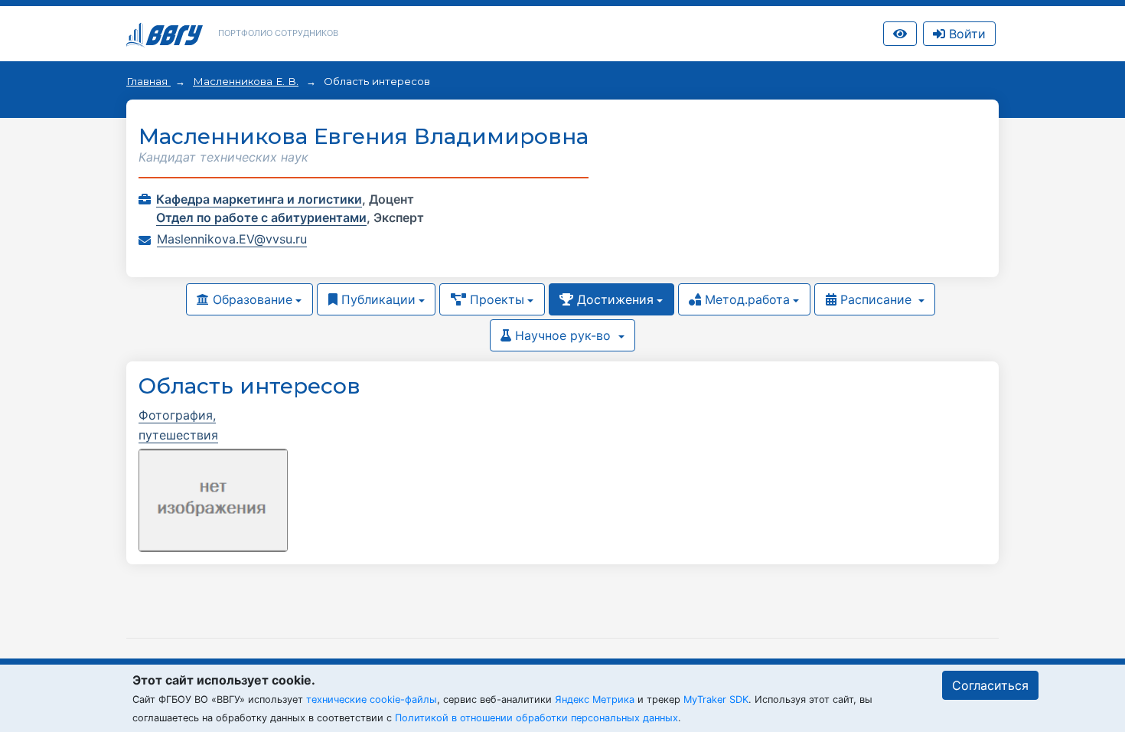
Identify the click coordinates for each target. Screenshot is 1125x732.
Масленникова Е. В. (245, 81)
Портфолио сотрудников (278, 33)
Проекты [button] (495, 299)
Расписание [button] (875, 299)
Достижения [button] (613, 299)
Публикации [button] (377, 299)
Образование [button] (250, 299)
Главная (148, 81)
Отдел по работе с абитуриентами (261, 217)
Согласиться (990, 685)
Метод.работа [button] (745, 299)
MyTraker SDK (715, 699)
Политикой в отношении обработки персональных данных (536, 718)
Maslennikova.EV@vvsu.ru (232, 239)
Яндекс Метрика (594, 699)
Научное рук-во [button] (563, 335)
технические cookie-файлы (371, 699)
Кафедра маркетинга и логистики (259, 199)
